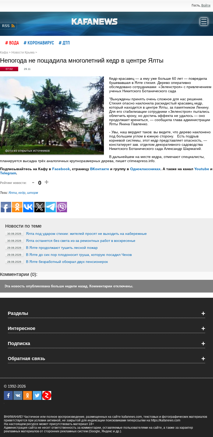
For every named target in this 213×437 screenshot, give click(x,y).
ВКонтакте (99, 169)
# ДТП (64, 42)
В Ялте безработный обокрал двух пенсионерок (67, 262)
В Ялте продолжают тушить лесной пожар (62, 248)
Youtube (201, 169)
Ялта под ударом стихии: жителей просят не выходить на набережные (86, 233)
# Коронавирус (39, 42)
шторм (32, 193)
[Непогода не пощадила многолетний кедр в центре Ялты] (52, 115)
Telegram (8, 173)
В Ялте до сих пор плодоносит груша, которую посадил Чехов (79, 255)
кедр (21, 193)
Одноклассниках (145, 169)
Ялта (13, 193)
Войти (205, 5)
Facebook (61, 169)
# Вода (12, 42)
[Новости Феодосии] (95, 21)
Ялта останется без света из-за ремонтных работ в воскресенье (80, 241)
